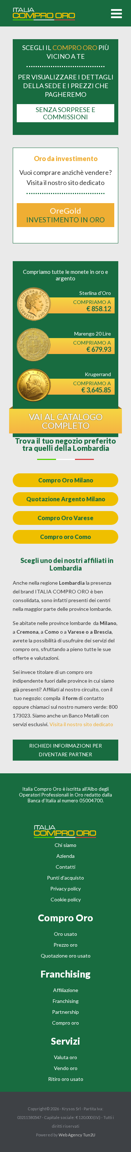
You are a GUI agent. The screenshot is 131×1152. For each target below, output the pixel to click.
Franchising (66, 1001)
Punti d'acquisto (65, 878)
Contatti (65, 867)
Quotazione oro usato (66, 956)
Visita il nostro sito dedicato (81, 724)
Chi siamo (65, 845)
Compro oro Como (65, 536)
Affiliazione (65, 990)
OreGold (65, 215)
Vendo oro (66, 1068)
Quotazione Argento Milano (65, 498)
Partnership (65, 1012)
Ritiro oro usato (65, 1079)
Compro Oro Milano (65, 480)
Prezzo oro (65, 945)
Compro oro (65, 1023)
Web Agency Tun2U (77, 1134)
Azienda (65, 856)
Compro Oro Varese (65, 517)
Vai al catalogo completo (66, 421)
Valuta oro (65, 1057)
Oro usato (65, 934)
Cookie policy (66, 899)
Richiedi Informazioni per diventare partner (65, 749)
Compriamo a (92, 306)
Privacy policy (65, 888)
